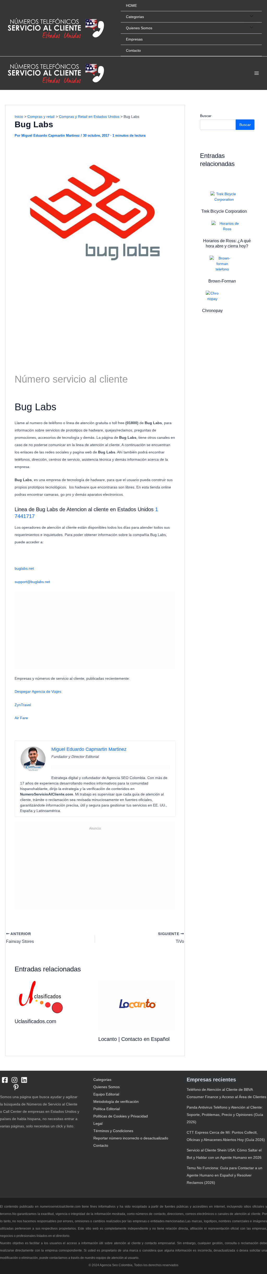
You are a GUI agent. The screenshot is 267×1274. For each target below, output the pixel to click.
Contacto (133, 50)
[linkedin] (24, 1080)
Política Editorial (106, 1109)
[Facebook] (5, 1080)
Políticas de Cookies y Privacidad (120, 1116)
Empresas (134, 39)
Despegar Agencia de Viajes (38, 691)
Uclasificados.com (35, 1021)
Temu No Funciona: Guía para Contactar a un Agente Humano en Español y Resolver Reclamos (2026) (224, 1175)
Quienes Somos (139, 28)
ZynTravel (23, 705)
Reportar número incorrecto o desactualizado (130, 1138)
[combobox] (95, 435)
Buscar (205, 116)
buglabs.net (24, 568)
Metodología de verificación (116, 1101)
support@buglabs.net (32, 582)
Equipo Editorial (106, 1094)
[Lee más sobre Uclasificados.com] (40, 996)
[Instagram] (14, 1080)
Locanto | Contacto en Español (133, 1039)
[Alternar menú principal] (256, 73)
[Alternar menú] (250, 16)
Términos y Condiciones (113, 1131)
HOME (131, 5)
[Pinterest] (16, 1087)
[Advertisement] (95, 321)
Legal (97, 1123)
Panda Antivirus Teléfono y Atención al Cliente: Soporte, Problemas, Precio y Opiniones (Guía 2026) (225, 1114)
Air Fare (21, 718)
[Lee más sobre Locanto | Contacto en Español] (136, 1005)
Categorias (135, 17)
